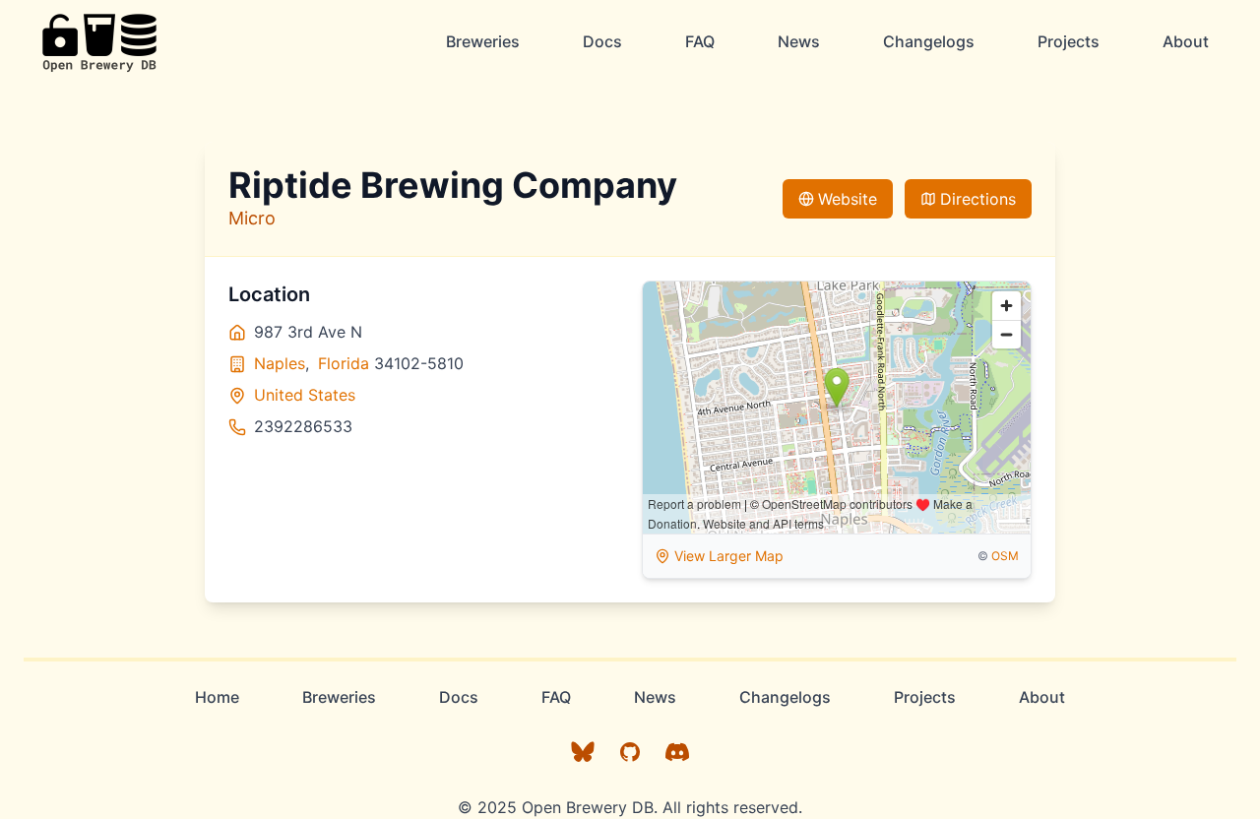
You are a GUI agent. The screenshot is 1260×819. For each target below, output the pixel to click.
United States (304, 395)
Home (217, 697)
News (799, 41)
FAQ (700, 41)
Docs (602, 41)
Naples (279, 363)
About (1186, 41)
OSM (1005, 555)
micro (252, 218)
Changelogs (929, 41)
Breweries (483, 41)
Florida (343, 363)
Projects (1069, 41)
